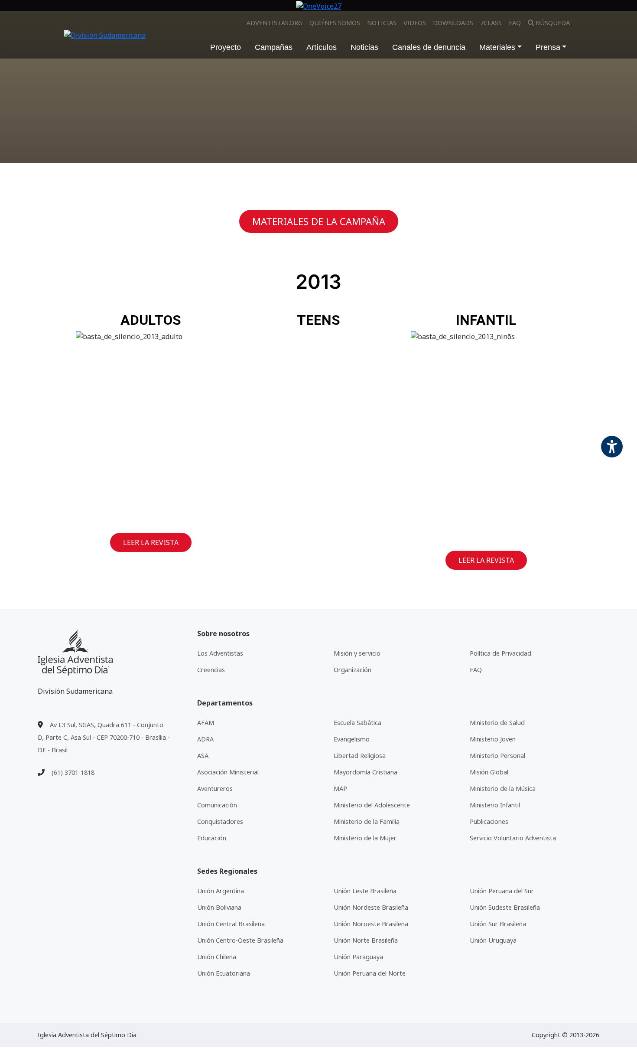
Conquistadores (220, 821)
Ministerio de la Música (503, 788)
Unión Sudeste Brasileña (505, 907)
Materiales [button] (497, 47)
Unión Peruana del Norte (370, 973)
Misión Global (489, 772)
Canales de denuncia (428, 47)
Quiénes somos (334, 23)
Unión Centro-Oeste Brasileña (240, 940)
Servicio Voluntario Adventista (513, 838)
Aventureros (215, 788)
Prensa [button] (548, 47)
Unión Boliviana (219, 907)
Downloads (453, 23)
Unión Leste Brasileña (365, 891)
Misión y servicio (357, 653)
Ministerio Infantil (495, 805)
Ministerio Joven (493, 739)
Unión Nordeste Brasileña (371, 907)
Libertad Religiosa (360, 755)
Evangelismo (352, 739)
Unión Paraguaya (358, 957)
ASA (202, 755)
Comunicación (217, 805)
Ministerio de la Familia (367, 821)
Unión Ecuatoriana (223, 973)
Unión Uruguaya (493, 940)
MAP (340, 788)
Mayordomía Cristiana (365, 772)
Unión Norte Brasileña (366, 940)
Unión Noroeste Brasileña (371, 924)
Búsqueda (553, 23)
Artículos (321, 47)
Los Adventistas (220, 653)
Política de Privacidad (500, 653)
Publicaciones (489, 821)
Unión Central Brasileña (231, 924)
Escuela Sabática (357, 722)
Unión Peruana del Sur (502, 891)
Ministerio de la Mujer (365, 838)
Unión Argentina (220, 891)
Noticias (381, 23)
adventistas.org (274, 23)
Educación (211, 838)
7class (491, 23)
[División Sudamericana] (75, 653)
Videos (414, 23)
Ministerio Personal (497, 755)
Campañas (273, 47)
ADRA (205, 739)
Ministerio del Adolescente (372, 805)
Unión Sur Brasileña (498, 924)
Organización (352, 670)
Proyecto (225, 47)
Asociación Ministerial (228, 772)
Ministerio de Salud (497, 722)
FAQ (515, 23)
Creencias (211, 670)
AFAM (205, 722)
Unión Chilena (216, 957)
